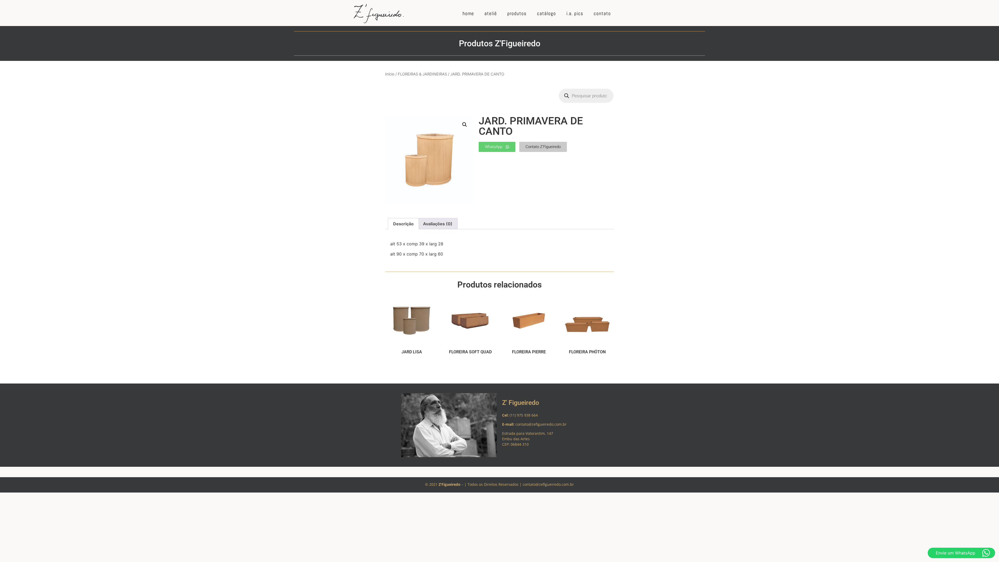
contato (602, 13)
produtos (517, 13)
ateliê (490, 13)
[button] (464, 124)
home (468, 13)
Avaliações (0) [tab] (437, 223)
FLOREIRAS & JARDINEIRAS (422, 74)
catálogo (546, 13)
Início (389, 74)
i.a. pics (574, 13)
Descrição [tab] (403, 223)
